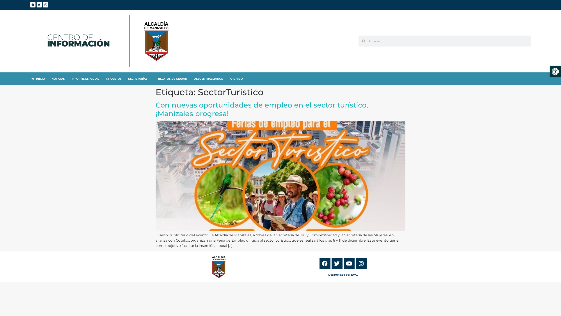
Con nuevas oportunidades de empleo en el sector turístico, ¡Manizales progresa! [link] (262, 109)
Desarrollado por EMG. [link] (343, 274)
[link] (555, 71)
